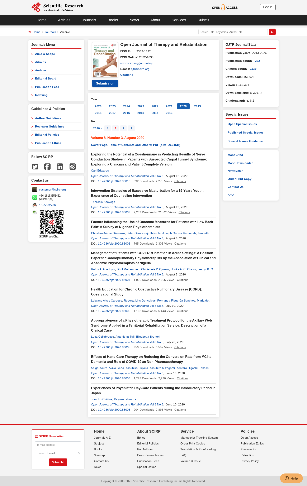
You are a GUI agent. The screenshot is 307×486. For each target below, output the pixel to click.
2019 (197, 106)
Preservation (249, 449)
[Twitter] (35, 166)
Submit (203, 20)
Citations (126, 74)
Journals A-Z (102, 437)
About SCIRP (149, 431)
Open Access (249, 437)
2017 (112, 113)
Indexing (41, 95)
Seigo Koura (99, 368)
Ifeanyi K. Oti (206, 269)
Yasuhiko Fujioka (137, 368)
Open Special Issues (242, 124)
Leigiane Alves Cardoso (106, 300)
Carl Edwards (100, 170)
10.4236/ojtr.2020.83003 (114, 409)
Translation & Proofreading (198, 449)
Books (113, 20)
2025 (112, 106)
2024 (126, 106)
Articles (64, 20)
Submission (105, 83)
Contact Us (236, 186)
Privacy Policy (250, 461)
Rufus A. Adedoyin (103, 269)
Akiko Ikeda (116, 368)
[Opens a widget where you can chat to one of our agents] (291, 478)
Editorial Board (45, 78)
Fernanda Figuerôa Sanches (176, 300)
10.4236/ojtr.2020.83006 (114, 311)
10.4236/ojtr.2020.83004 (114, 378)
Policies (248, 431)
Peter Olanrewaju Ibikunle (144, 233)
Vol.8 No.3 (156, 176)
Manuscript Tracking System (199, 437)
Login (267, 7)
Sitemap (99, 455)
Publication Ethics (48, 143)
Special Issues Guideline (245, 141)
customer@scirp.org (52, 189)
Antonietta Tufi (124, 336)
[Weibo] (73, 166)
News (134, 20)
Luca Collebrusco (102, 336)
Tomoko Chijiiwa (101, 399)
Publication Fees (47, 86)
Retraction (247, 455)
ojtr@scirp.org (140, 69)
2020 (183, 106)
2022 (155, 106)
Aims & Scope (45, 54)
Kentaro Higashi (187, 368)
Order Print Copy (239, 179)
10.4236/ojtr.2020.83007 (114, 280)
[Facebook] (47, 166)
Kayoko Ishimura (125, 399)
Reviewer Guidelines (49, 126)
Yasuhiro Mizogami (162, 368)
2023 (140, 106)
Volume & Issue (190, 461)
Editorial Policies (47, 134)
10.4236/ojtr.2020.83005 (114, 347)
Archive (40, 70)
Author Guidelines (48, 118)
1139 (253, 68)
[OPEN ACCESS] (225, 7)
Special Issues (146, 466)
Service (187, 431)
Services (179, 20)
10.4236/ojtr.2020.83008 (114, 243)
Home (42, 20)
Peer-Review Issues (150, 455)
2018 (98, 113)
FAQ (231, 194)
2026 (98, 106)
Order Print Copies (192, 443)
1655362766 (47, 205)
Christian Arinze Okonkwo (108, 233)
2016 (126, 113)
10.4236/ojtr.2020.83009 (114, 212)
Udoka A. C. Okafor (183, 269)
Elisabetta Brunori (148, 336)
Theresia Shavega (103, 201)
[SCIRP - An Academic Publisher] (57, 7)
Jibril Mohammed (128, 269)
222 (257, 60)
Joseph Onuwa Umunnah (179, 233)
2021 (169, 106)
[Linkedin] (60, 166)
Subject (99, 443)
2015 (140, 113)
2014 (155, 113)
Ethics (141, 437)
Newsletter (235, 171)
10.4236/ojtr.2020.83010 (114, 181)
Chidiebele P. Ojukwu (155, 269)
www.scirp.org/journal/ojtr (137, 63)
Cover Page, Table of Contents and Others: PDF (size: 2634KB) (135, 144)
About (155, 20)
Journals (89, 20)
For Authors (145, 449)
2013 (169, 113)
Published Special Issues (246, 132)
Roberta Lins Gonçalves (140, 300)
